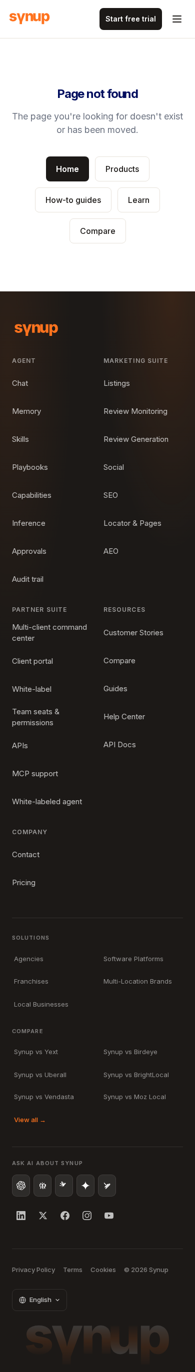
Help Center (124, 716)
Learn (139, 200)
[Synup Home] (29, 19)
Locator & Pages (133, 523)
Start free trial (131, 18)
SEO (111, 495)
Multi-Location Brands (138, 981)
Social (114, 467)
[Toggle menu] (177, 19)
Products (122, 169)
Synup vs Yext (36, 1052)
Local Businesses (41, 1004)
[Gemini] (85, 1186)
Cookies (103, 1270)
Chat (20, 383)
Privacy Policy (33, 1270)
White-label (32, 689)
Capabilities (32, 495)
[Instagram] (87, 1216)
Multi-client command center (49, 632)
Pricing (24, 882)
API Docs (120, 744)
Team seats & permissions (36, 717)
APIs (20, 745)
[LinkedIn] (21, 1216)
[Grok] (107, 1186)
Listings (117, 383)
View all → (30, 1120)
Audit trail (28, 579)
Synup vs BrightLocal (136, 1075)
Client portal (32, 661)
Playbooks (30, 467)
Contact (26, 854)
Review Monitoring (136, 411)
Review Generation (136, 439)
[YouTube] (109, 1216)
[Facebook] (65, 1216)
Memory (26, 411)
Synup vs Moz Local (135, 1097)
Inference (29, 523)
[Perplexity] (43, 1186)
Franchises (31, 981)
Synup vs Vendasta (44, 1097)
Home (67, 169)
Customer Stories (134, 632)
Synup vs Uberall (40, 1075)
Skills (20, 439)
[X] (43, 1216)
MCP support (35, 773)
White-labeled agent (47, 801)
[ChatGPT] (21, 1186)
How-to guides (73, 200)
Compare (98, 231)
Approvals (29, 551)
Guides (116, 688)
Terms (72, 1270)
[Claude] (64, 1186)
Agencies (29, 959)
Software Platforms (134, 959)
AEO (111, 551)
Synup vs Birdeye (131, 1052)
